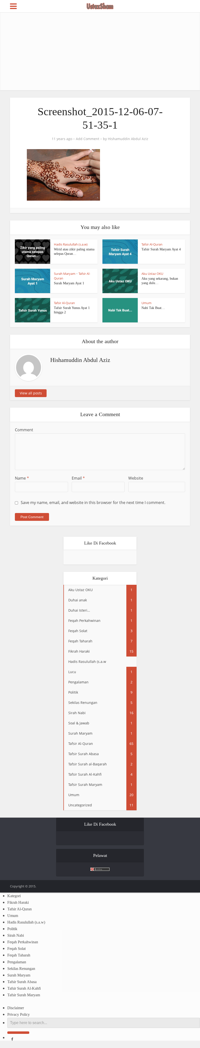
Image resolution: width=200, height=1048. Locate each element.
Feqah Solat (16, 948)
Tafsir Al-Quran (151, 244)
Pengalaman (16, 962)
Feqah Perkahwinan (22, 942)
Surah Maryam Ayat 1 (69, 283)
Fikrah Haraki (18, 902)
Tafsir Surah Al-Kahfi (24, 988)
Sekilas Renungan (21, 968)
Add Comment (87, 139)
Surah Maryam (64, 273)
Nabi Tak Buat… (153, 308)
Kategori (14, 896)
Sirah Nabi (15, 935)
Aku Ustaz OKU (152, 273)
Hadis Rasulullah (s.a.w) (71, 244)
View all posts (31, 393)
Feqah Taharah (18, 955)
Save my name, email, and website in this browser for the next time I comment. (93, 502)
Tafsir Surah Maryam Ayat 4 (161, 249)
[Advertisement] (100, 51)
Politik (12, 929)
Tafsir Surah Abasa (22, 982)
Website (135, 478)
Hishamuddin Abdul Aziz (128, 139)
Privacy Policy (18, 1014)
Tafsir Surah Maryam (23, 995)
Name (22, 478)
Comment (24, 429)
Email (78, 478)
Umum (146, 303)
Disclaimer (15, 1008)
